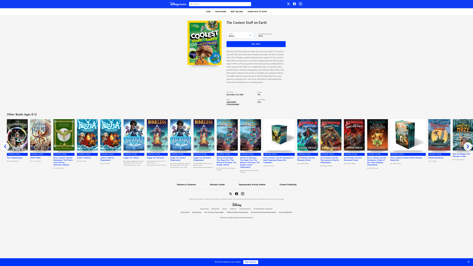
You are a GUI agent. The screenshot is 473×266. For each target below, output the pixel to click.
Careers (224, 209)
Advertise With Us (245, 209)
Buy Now (256, 44)
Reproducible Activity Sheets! (252, 184)
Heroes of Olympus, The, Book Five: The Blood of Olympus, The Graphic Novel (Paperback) (250, 162)
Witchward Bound (435, 158)
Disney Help (215, 209)
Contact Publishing (288, 184)
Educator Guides (217, 184)
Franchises (220, 12)
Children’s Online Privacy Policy (237, 212)
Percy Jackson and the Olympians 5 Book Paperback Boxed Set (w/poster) (278, 160)
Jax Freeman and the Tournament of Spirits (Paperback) (330, 160)
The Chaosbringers (15, 158)
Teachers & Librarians (186, 184)
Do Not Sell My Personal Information (263, 212)
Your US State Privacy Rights (214, 212)
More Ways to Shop (257, 12)
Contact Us (233, 209)
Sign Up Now (250, 262)
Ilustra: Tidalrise (84, 158)
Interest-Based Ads (285, 212)
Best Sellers (237, 12)
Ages (208, 12)
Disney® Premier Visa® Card (263, 209)
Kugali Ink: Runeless (155, 158)
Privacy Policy (197, 212)
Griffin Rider (35, 158)
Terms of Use (185, 212)
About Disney (204, 209)
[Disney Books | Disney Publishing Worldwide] (177, 4)
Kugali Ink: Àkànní (131, 158)
